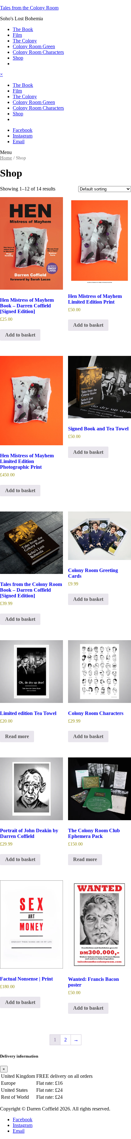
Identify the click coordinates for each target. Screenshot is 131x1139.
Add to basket (20, 335)
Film (17, 35)
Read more (17, 736)
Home (6, 157)
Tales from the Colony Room (29, 7)
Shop (18, 58)
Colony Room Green (34, 46)
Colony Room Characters (38, 52)
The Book (23, 29)
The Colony (25, 40)
